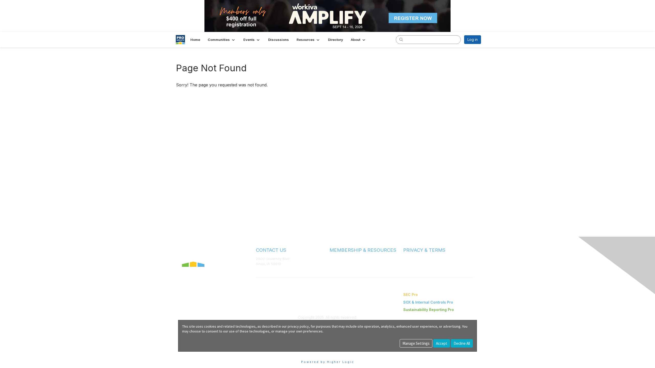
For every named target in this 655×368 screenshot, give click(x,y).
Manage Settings (416, 343)
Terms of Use (414, 259)
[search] (401, 39)
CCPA (407, 269)
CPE (333, 268)
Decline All (462, 343)
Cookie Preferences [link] (195, 354)
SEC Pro (410, 294)
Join (333, 258)
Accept (441, 343)
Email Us (262, 271)
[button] (221, 39)
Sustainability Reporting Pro (428, 309)
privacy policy (298, 326)
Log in (472, 39)
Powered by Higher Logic (327, 362)
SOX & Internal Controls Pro (428, 302)
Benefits (336, 263)
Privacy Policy (414, 264)
